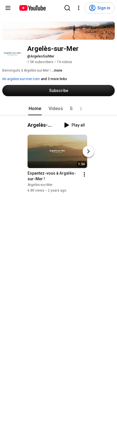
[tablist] (58, 108)
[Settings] (78, 8)
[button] (81, 108)
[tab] (35, 108)
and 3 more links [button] (54, 79)
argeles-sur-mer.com (23, 79)
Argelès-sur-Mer (40, 185)
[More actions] (84, 174)
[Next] (88, 151)
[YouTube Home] (32, 8)
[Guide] (8, 8)
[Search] (67, 8)
